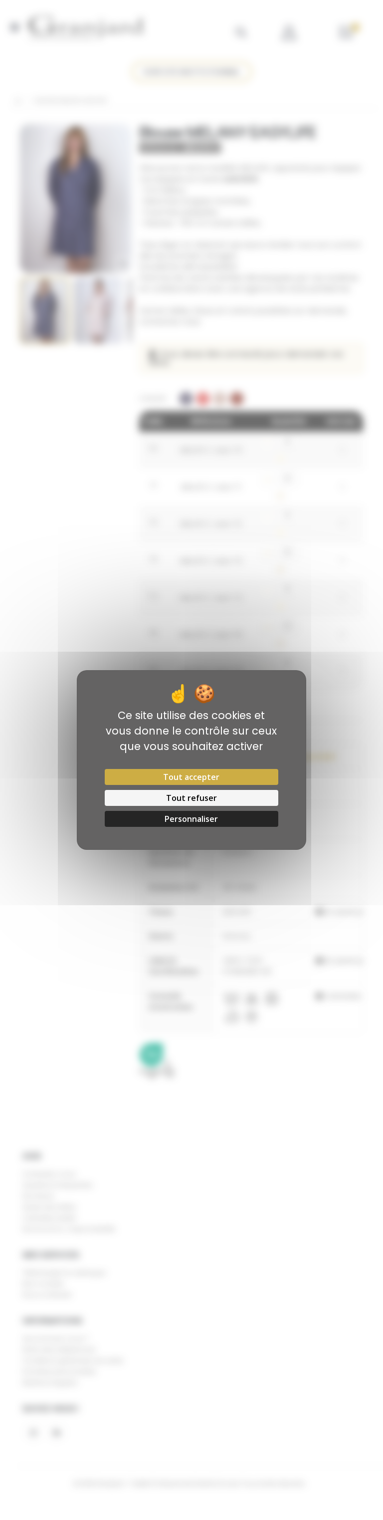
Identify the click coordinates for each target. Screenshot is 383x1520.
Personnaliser (191, 818)
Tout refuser (191, 797)
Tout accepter (191, 776)
